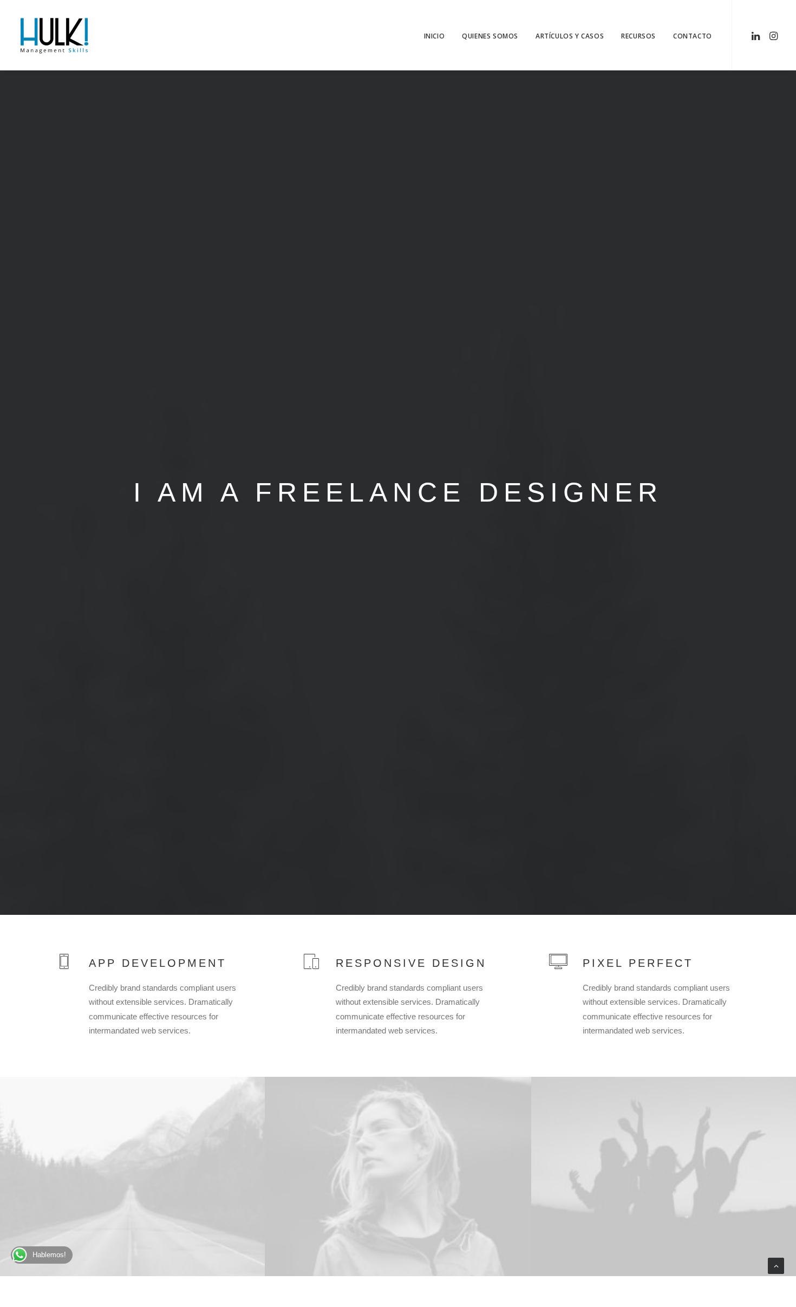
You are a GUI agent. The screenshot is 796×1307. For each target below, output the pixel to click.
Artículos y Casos (570, 36)
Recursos (638, 36)
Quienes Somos (490, 36)
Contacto (692, 36)
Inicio (434, 36)
